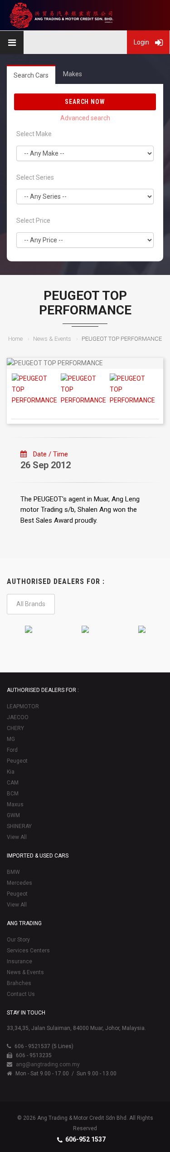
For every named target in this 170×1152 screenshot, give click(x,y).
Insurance (19, 961)
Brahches (19, 983)
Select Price (33, 220)
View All (17, 837)
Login (142, 42)
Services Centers (28, 950)
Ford (12, 750)
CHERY (15, 728)
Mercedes (19, 883)
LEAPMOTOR (23, 706)
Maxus (15, 804)
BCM (13, 793)
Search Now (85, 101)
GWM (13, 815)
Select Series (35, 177)
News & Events (52, 338)
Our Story (18, 939)
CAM (13, 782)
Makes (72, 74)
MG (11, 739)
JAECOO (18, 717)
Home (15, 338)
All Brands (30, 604)
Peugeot (17, 761)
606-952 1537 (85, 1139)
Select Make (34, 133)
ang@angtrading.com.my (48, 1064)
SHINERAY (19, 826)
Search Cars (31, 75)
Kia (11, 772)
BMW (13, 872)
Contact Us (21, 994)
